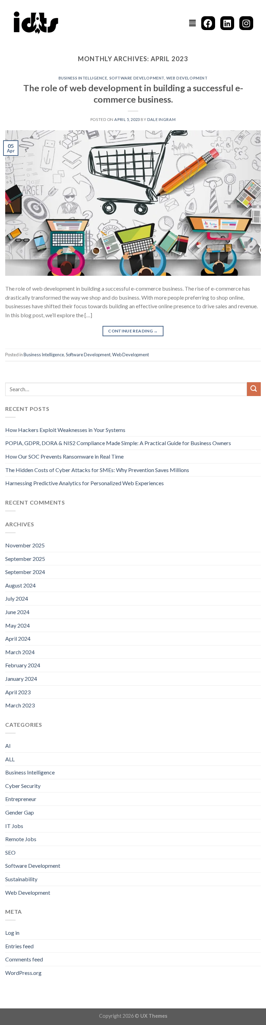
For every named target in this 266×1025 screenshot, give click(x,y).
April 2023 (17, 692)
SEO (10, 852)
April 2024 (17, 638)
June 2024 (17, 612)
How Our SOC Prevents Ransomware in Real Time (64, 456)
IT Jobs (14, 825)
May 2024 (17, 625)
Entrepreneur (20, 799)
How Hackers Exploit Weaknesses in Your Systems (65, 429)
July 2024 (16, 598)
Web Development (186, 78)
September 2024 (25, 571)
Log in (12, 932)
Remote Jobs (20, 839)
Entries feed (19, 946)
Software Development (136, 78)
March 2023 (20, 705)
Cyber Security (23, 785)
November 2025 (25, 545)
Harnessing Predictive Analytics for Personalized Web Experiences (84, 483)
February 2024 (22, 665)
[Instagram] (246, 23)
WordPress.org (23, 972)
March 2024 (20, 652)
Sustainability (21, 879)
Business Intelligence (83, 78)
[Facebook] (208, 23)
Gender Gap (19, 812)
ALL (10, 759)
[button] (192, 23)
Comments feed (24, 959)
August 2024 (20, 585)
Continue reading (133, 330)
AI (8, 745)
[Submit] (254, 389)
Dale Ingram (161, 119)
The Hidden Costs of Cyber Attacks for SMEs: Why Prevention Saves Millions (97, 470)
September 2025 (25, 558)
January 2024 (21, 678)
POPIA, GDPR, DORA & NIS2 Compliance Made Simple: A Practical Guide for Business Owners (118, 443)
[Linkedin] (227, 23)
